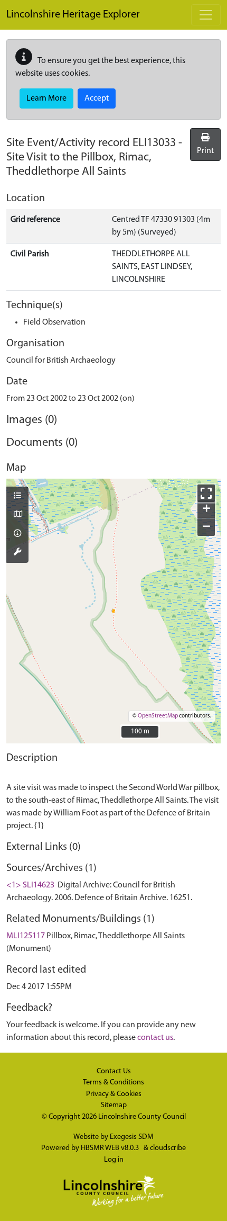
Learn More (46, 98)
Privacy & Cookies (113, 1094)
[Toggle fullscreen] (206, 493)
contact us (155, 1038)
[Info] (17, 534)
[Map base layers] (17, 515)
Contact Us (114, 1071)
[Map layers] (17, 496)
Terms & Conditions (113, 1083)
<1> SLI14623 (30, 885)
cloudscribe (168, 1148)
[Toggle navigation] (206, 14)
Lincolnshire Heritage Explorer (73, 15)
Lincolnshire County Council (142, 1117)
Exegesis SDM (132, 1137)
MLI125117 (25, 936)
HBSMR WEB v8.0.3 (110, 1148)
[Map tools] (17, 552)
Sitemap (114, 1105)
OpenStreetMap (158, 716)
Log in (114, 1160)
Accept (96, 98)
